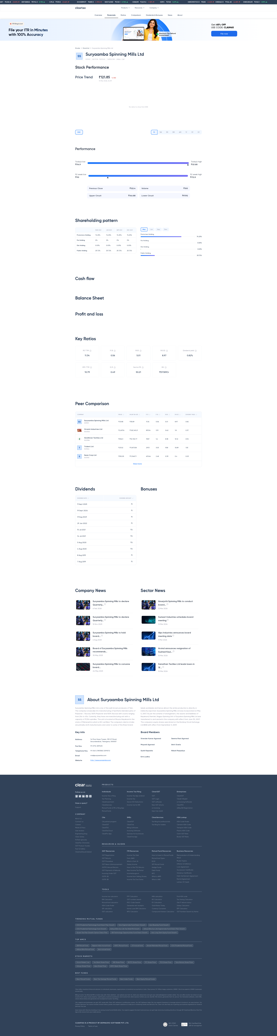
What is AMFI (156, 876)
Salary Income (132, 864)
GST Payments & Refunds (111, 870)
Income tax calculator (110, 896)
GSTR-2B (105, 876)
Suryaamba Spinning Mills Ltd (102, 48)
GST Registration (108, 855)
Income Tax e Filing (109, 796)
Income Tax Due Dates (135, 879)
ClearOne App (132, 837)
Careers (78, 824)
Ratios (123, 15)
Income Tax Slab (133, 855)
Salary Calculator (183, 905)
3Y (192, 132)
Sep (158, 229)
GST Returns (106, 858)
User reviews (79, 831)
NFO (153, 873)
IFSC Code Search (133, 902)
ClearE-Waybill (182, 799)
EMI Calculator (107, 899)
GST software (157, 802)
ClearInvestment (108, 802)
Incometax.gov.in (133, 873)
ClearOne (130, 824)
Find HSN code (182, 896)
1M (167, 132)
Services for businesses (135, 834)
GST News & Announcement (112, 864)
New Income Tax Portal (135, 870)
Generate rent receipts (135, 905)
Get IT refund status (184, 902)
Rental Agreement (183, 879)
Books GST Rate (183, 837)
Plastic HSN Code (183, 831)
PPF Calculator (132, 896)
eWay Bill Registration (185, 808)
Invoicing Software (133, 831)
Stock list (86, 48)
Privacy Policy (80, 1026)
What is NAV (156, 879)
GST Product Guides (82, 846)
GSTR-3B (105, 879)
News (170, 15)
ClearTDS (180, 805)
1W (161, 132)
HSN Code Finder (183, 821)
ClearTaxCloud (107, 831)
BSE (79, 132)
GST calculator (107, 911)
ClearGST (180, 796)
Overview (98, 15)
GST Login (155, 799)
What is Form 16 (132, 861)
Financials (111, 15)
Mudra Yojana (182, 861)
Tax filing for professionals (161, 821)
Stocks (77, 48)
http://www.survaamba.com (100, 760)
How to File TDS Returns (135, 867)
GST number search (134, 899)
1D (154, 132)
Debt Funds (156, 870)
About (179, 15)
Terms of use (92, 1026)
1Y (186, 132)
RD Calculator (157, 899)
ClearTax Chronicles (82, 843)
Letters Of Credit (183, 882)
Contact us (79, 821)
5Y (199, 132)
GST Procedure (107, 861)
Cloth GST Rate (182, 834)
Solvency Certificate (184, 873)
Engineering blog (81, 834)
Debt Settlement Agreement (187, 876)
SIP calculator (107, 908)
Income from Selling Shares (137, 876)
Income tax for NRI (133, 805)
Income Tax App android (135, 796)
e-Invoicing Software (184, 802)
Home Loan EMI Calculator (136, 908)
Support (78, 807)
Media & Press (80, 827)
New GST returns (158, 805)
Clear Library (79, 837)
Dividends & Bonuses (154, 15)
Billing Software (132, 827)
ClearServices (107, 805)
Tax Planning (106, 799)
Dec (165, 229)
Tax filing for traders (159, 824)
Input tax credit (157, 811)
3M (173, 132)
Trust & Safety (80, 849)
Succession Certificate (185, 870)
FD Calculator (157, 902)
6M (180, 132)
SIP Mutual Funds (158, 864)
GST (153, 796)
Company (153, 8)
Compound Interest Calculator (163, 911)
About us (78, 818)
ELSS (153, 861)
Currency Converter (159, 908)
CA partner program (109, 821)
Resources (138, 8)
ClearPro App (107, 834)
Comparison (136, 15)
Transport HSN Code (184, 827)
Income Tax (131, 799)
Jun (151, 229)
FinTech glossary (81, 840)
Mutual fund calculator (110, 902)
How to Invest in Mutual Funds (162, 855)
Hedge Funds (156, 867)
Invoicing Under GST (109, 873)
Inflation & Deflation (184, 864)
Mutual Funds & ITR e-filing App (113, 808)
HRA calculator (157, 896)
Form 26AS (130, 858)
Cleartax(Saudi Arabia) (83, 852)
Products (124, 8)
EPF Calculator (182, 908)
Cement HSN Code (184, 824)
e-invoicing (156, 808)
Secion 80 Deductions (135, 802)
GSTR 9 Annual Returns (110, 867)
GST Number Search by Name (187, 911)
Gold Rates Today (158, 905)
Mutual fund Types (158, 858)
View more (137, 464)
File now (224, 34)
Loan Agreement (183, 867)
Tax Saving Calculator (184, 899)
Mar (144, 229)
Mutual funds (106, 811)
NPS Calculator (132, 911)
